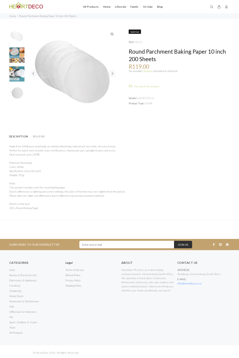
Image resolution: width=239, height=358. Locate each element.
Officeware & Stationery (22, 311)
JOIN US (183, 244)
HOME (149, 103)
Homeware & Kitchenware (24, 301)
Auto (12, 269)
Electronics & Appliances (23, 280)
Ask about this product (146, 86)
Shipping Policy (73, 285)
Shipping (147, 71)
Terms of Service (74, 269)
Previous (33, 73)
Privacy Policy (73, 280)
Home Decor (16, 296)
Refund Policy (72, 275)
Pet (11, 317)
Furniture (14, 285)
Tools (12, 327)
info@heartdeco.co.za (189, 283)
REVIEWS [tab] (39, 136)
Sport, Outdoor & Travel (23, 322)
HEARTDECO (146, 98)
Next (112, 73)
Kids (11, 306)
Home (12, 16)
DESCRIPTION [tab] (18, 136)
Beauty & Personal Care (23, 275)
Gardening (15, 290)
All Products (16, 332)
